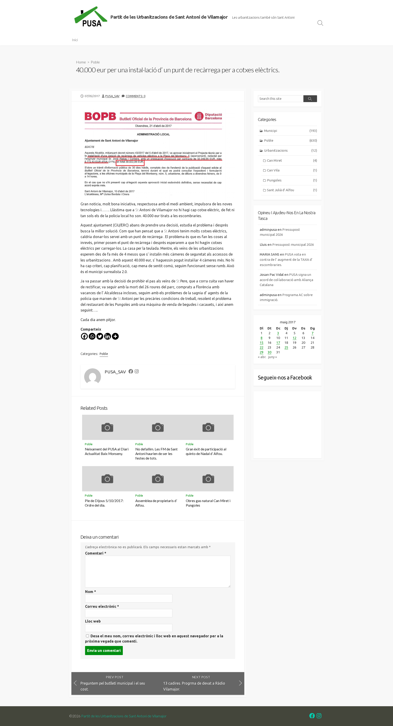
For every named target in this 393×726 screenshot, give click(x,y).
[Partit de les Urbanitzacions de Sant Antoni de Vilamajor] (91, 17)
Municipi (290, 131)
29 (261, 352)
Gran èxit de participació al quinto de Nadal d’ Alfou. (206, 451)
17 (278, 342)
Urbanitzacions (290, 150)
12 (294, 338)
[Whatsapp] (92, 336)
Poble (95, 62)
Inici (75, 40)
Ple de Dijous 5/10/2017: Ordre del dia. (104, 503)
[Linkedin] (107, 336)
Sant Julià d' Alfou (292, 190)
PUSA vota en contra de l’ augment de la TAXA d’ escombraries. (286, 259)
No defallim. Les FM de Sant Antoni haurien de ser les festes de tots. (156, 453)
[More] (115, 336)
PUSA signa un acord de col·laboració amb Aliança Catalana (286, 280)
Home (81, 62)
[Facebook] (84, 336)
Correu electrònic (102, 606)
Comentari (95, 553)
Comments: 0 (135, 96)
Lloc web (93, 621)
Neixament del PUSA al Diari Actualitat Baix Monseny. (106, 451)
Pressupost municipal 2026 (293, 244)
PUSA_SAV (112, 96)
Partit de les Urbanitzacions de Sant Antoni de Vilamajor (123, 716)
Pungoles (292, 180)
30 (269, 352)
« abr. (262, 357)
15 (261, 342)
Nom (90, 592)
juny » (272, 357)
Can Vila (292, 170)
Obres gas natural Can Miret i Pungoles (208, 503)
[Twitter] (99, 336)
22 (261, 347)
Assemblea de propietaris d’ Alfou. (156, 503)
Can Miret (292, 160)
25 (286, 347)
